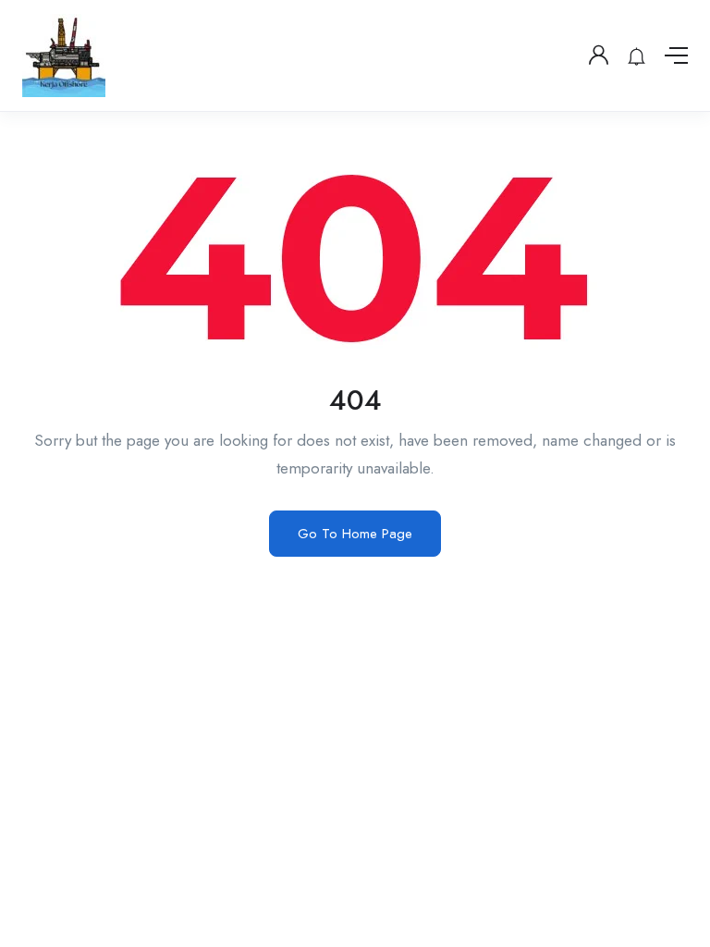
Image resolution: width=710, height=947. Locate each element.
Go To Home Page (355, 533)
